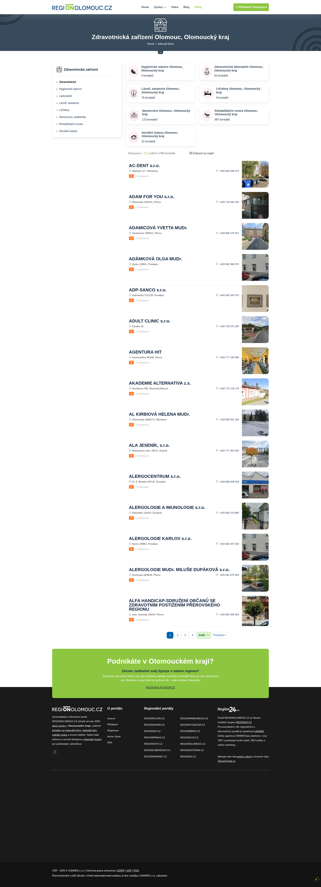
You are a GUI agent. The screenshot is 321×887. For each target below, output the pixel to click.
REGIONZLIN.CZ (189, 737)
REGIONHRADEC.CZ (155, 756)
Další (202, 635)
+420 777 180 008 (229, 357)
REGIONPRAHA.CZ (154, 737)
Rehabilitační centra (71, 124)
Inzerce (111, 718)
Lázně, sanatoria (69, 103)
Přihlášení (112, 724)
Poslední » (219, 635)
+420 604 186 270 (229, 171)
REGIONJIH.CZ (152, 731)
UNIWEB (259, 731)
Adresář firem (166, 43)
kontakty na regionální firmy (66, 730)
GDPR (120, 870)
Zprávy (159, 7)
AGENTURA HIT (145, 352)
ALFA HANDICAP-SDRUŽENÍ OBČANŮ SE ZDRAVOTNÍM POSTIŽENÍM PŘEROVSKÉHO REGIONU (174, 604)
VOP (129, 870)
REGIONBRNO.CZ (190, 731)
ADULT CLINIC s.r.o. (149, 321)
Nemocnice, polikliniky (72, 117)
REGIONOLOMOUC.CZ (192, 743)
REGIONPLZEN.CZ (154, 718)
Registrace (260, 7)
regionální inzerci (92, 739)
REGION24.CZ (188, 756)
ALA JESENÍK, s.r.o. (149, 445)
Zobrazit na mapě (203, 153)
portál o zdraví (244, 756)
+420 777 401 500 (229, 450)
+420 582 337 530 (229, 543)
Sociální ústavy (68, 131)
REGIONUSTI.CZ (153, 743)
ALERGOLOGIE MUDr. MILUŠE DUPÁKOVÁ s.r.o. (179, 569)
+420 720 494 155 (229, 202)
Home (145, 7)
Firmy (198, 7)
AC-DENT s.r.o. (144, 165)
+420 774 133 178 (229, 388)
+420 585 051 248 (229, 419)
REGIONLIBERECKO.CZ (157, 750)
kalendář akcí (90, 730)
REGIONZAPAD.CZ (154, 724)
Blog (186, 7)
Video (174, 7)
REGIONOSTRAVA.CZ (192, 750)
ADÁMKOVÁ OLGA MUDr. (155, 258)
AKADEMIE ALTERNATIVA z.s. (160, 383)
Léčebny (64, 110)
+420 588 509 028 (229, 481)
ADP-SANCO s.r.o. (148, 290)
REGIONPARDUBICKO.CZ (194, 718)
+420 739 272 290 (229, 326)
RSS (109, 742)
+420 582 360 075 (229, 264)
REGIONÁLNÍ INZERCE (160, 687)
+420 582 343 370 (229, 295)
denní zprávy (59, 725)
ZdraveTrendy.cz (226, 761)
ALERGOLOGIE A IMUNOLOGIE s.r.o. (167, 507)
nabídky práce (59, 734)
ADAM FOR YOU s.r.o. (151, 196)
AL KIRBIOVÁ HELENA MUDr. (159, 414)
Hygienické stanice (70, 89)
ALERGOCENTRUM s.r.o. (155, 476)
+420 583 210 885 (229, 512)
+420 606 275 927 (229, 233)
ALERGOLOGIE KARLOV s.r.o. (160, 538)
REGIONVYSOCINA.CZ (192, 724)
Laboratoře (65, 96)
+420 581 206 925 (229, 614)
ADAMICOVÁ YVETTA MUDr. (158, 227)
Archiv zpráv (114, 736)
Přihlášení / (245, 7)
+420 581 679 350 (229, 575)
